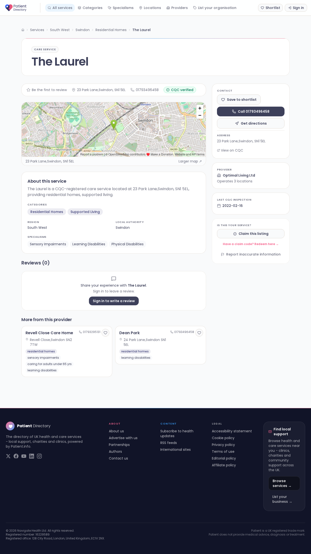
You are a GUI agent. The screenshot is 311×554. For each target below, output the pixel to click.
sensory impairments (48, 244)
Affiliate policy (224, 465)
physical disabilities (128, 244)
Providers (179, 7)
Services (37, 29)
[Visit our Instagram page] (39, 456)
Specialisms (123, 7)
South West (60, 29)
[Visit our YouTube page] (23, 456)
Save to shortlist (242, 99)
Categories (93, 7)
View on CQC (232, 150)
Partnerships (119, 444)
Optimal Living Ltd (239, 175)
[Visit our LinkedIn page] (31, 456)
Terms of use (223, 451)
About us (116, 431)
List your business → (282, 499)
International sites (175, 449)
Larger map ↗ (190, 161)
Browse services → (282, 483)
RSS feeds (168, 442)
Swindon (83, 29)
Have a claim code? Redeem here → (251, 244)
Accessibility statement (232, 431)
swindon (123, 227)
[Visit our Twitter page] (8, 456)
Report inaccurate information (253, 254)
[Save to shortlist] (105, 333)
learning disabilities (88, 244)
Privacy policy (223, 444)
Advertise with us (123, 437)
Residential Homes (111, 29)
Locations (152, 7)
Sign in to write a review (114, 300)
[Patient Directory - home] (22, 8)
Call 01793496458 (253, 111)
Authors (115, 451)
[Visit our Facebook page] (16, 456)
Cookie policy (223, 437)
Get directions (254, 123)
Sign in (298, 7)
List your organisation (217, 7)
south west (37, 227)
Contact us (118, 458)
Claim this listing (253, 233)
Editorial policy (224, 458)
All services (62, 7)
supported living (85, 211)
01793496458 (147, 89)
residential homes (46, 211)
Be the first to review (49, 89)
